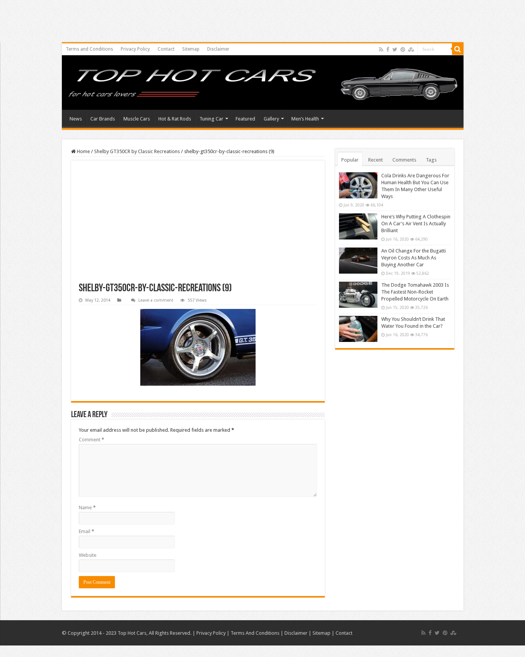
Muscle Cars (136, 119)
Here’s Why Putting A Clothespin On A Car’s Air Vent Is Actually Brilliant (415, 223)
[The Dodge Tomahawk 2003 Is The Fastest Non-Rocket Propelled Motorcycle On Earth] (358, 295)
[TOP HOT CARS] (263, 84)
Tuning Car (211, 119)
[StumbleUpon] (411, 49)
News (76, 119)
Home (83, 151)
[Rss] (381, 49)
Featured (245, 119)
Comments (404, 160)
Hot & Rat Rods (174, 119)
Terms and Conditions (89, 49)
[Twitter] (395, 49)
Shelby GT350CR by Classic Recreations (137, 151)
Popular (350, 160)
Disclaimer (218, 49)
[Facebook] (387, 49)
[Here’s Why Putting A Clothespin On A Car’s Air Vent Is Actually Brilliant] (358, 226)
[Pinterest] (403, 49)
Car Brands (102, 119)
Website (87, 555)
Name (87, 507)
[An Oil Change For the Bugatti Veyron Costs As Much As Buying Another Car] (358, 261)
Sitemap (190, 49)
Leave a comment (155, 300)
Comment (91, 439)
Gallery (271, 119)
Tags (431, 160)
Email (86, 531)
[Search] (458, 49)
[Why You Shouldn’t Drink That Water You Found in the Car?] (358, 329)
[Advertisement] (198, 225)
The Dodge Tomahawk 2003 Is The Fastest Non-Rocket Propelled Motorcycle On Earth (415, 292)
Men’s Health (305, 119)
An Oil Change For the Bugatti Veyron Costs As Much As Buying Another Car (413, 257)
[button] (198, 347)
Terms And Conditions (255, 633)
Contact (166, 49)
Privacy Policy (135, 49)
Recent (375, 160)
